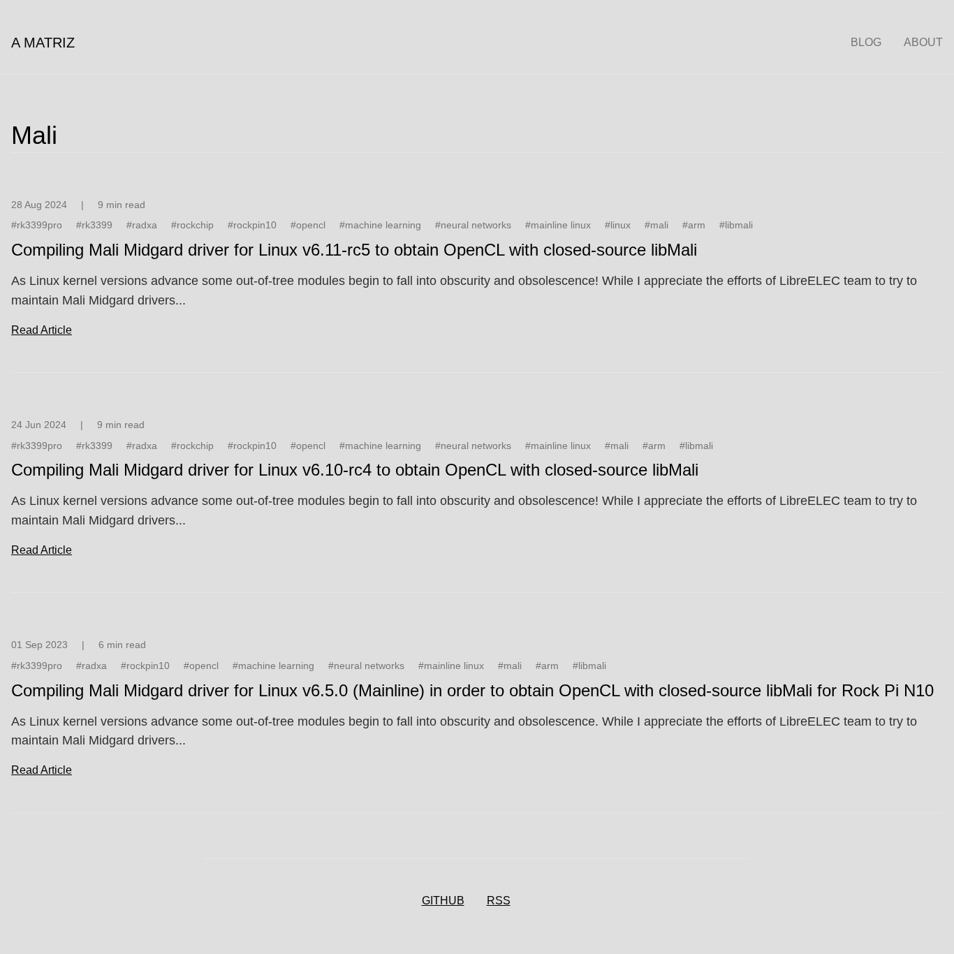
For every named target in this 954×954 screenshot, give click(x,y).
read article (41, 330)
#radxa (141, 224)
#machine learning (380, 224)
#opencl (308, 224)
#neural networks (473, 224)
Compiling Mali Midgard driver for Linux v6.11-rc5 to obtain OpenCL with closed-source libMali (354, 249)
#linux (618, 224)
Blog (866, 42)
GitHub (443, 901)
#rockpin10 (252, 224)
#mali (656, 224)
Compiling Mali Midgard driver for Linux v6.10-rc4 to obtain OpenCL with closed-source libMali (354, 469)
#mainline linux (558, 224)
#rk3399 (94, 224)
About (923, 42)
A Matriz (43, 42)
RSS (499, 901)
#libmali (736, 224)
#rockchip (192, 224)
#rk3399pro (36, 224)
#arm (693, 224)
